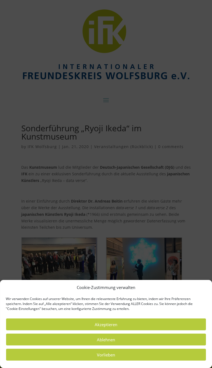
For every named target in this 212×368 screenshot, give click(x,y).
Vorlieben (106, 355)
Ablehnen (106, 339)
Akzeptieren (106, 324)
